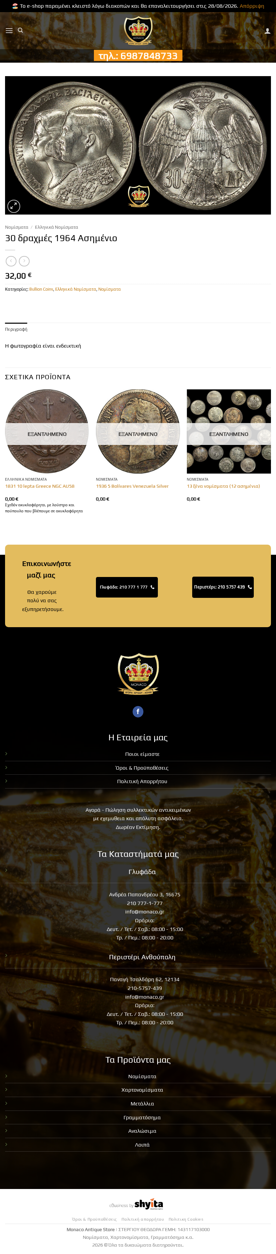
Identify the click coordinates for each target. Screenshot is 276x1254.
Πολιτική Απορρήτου (142, 781)
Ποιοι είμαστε (142, 754)
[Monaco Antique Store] (138, 30)
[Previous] (5, 458)
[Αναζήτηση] (20, 30)
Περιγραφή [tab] (16, 329)
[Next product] (11, 261)
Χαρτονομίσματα (142, 1090)
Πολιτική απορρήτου (143, 1219)
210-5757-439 (145, 988)
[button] (9, 30)
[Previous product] (24, 261)
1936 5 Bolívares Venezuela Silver (132, 486)
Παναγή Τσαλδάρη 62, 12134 (144, 979)
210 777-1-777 (145, 903)
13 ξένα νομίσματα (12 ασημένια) (223, 486)
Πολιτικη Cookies (186, 1219)
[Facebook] (138, 711)
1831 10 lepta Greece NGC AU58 (39, 486)
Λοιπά (142, 1145)
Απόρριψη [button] (252, 6)
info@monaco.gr (144, 911)
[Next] (271, 458)
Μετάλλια (142, 1103)
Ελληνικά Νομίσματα (56, 227)
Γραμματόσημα (142, 1117)
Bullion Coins (41, 289)
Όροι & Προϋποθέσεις (142, 768)
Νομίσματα (16, 227)
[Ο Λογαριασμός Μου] (267, 30)
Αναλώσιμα (142, 1131)
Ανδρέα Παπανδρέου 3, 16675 (144, 894)
